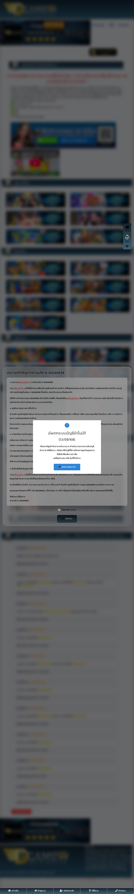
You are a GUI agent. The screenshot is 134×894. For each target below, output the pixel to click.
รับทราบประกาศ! (68, 467)
